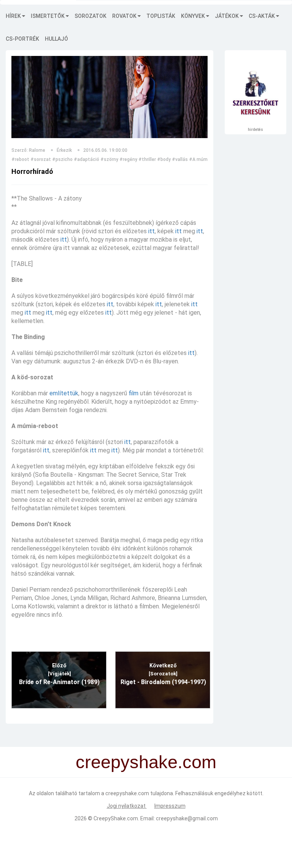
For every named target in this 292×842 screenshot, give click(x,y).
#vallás (180, 159)
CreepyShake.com (116, 818)
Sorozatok (90, 16)
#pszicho (62, 159)
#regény (128, 159)
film (133, 393)
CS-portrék (22, 39)
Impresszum (170, 806)
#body (164, 159)
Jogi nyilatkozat (127, 806)
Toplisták (160, 16)
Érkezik (64, 150)
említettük (63, 393)
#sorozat (40, 159)
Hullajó (56, 39)
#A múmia (200, 159)
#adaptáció (86, 159)
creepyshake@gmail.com (187, 818)
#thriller (147, 159)
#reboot (20, 159)
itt (151, 231)
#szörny (109, 159)
